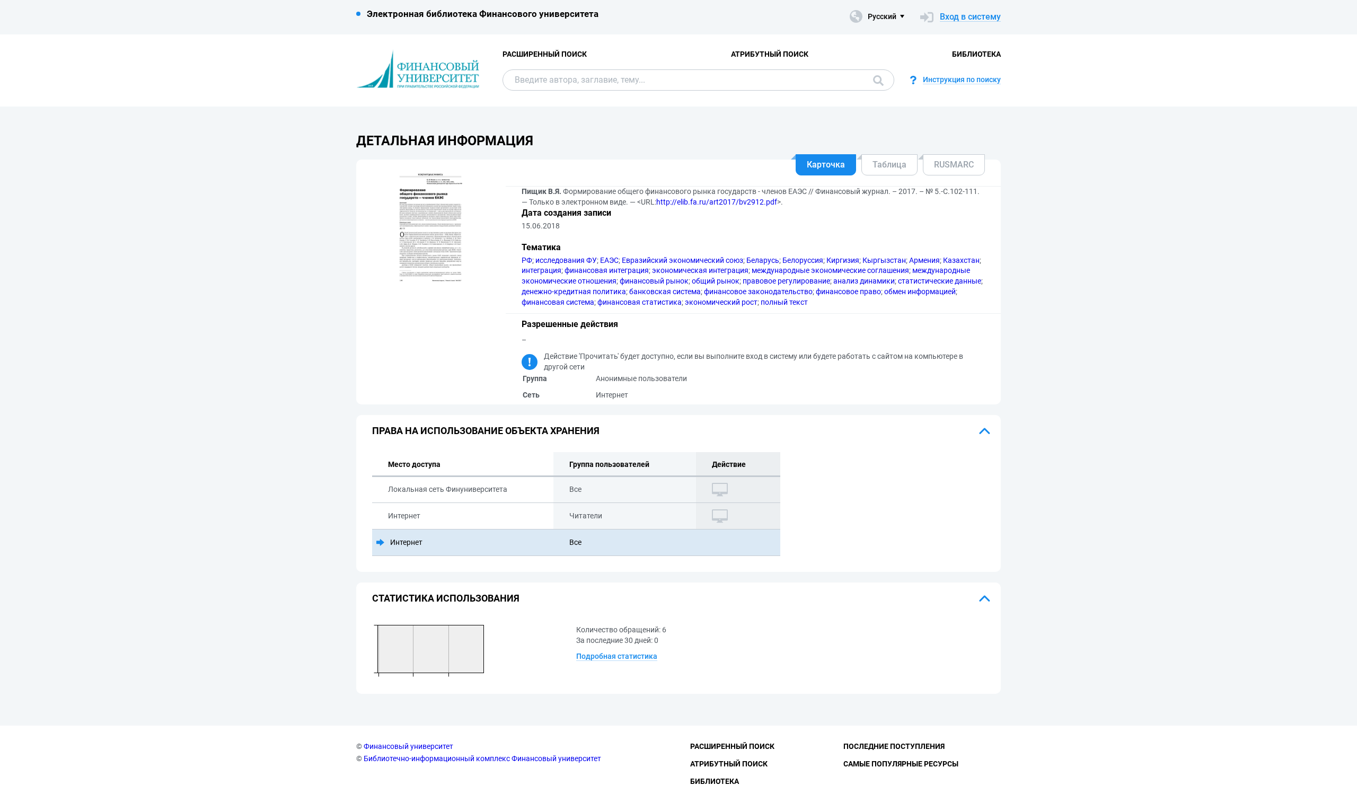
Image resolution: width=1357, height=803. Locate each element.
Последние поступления (894, 746)
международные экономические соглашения (830, 270)
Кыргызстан (884, 260)
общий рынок (715, 281)
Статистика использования (445, 598)
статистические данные (939, 281)
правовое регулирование (786, 281)
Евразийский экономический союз (682, 260)
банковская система (665, 291)
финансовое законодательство (758, 291)
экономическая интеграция (700, 270)
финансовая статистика (639, 302)
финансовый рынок (654, 281)
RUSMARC (954, 165)
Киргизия (842, 260)
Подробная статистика (616, 656)
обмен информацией (920, 291)
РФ (527, 260)
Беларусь (762, 260)
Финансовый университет (408, 746)
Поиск (875, 80)
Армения (924, 260)
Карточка (826, 165)
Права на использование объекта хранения (486, 430)
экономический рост (721, 302)
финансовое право (848, 291)
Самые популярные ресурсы (900, 764)
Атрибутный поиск (769, 54)
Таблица (889, 165)
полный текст (784, 302)
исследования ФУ (566, 260)
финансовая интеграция (607, 270)
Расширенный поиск (545, 54)
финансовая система (558, 302)
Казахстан (961, 260)
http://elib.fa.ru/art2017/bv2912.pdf (716, 202)
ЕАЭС (609, 260)
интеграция (541, 270)
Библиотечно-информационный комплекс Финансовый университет (482, 758)
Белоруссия (802, 260)
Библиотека (976, 54)
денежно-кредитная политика (574, 291)
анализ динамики (864, 281)
